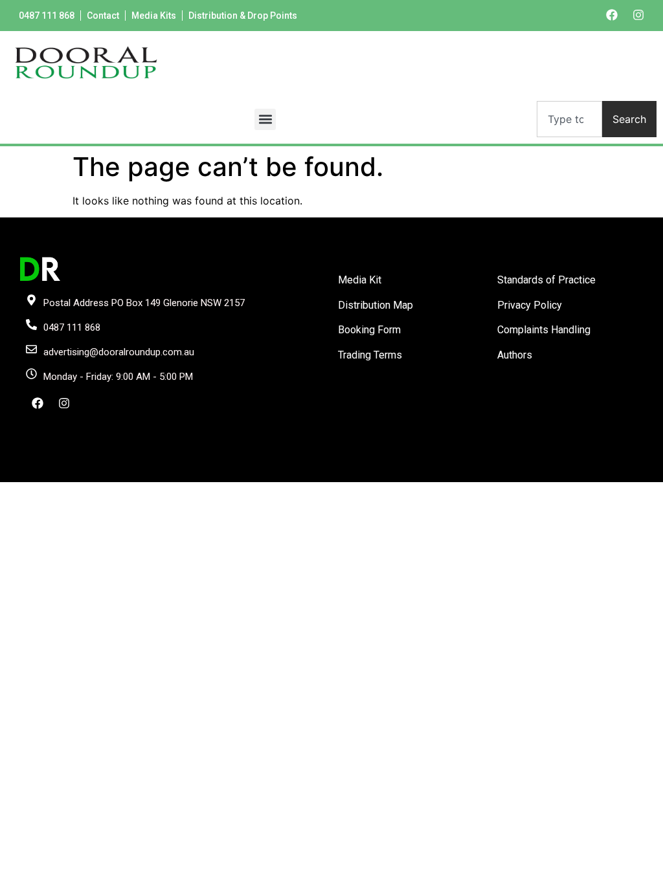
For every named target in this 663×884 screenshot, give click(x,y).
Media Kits (153, 15)
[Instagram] (638, 15)
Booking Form (369, 330)
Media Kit (359, 280)
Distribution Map (375, 305)
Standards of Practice (546, 280)
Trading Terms (370, 355)
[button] (265, 119)
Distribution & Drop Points (242, 15)
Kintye (486, 471)
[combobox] (569, 119)
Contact (103, 15)
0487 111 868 (46, 15)
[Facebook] (612, 15)
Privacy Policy (529, 305)
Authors (514, 355)
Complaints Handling (543, 330)
